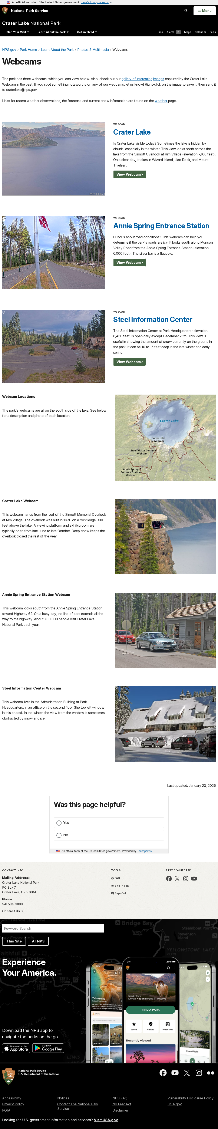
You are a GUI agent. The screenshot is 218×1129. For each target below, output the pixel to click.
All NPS (38, 941)
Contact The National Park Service (77, 1106)
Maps (187, 32)
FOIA (6, 1110)
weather (161, 101)
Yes (66, 822)
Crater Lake (132, 132)
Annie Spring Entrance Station (161, 225)
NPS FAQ (119, 1098)
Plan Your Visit (16, 32)
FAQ (117, 878)
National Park (31, 23)
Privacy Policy (13, 1104)
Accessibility (11, 1098)
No (65, 835)
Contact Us (11, 911)
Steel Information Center (152, 319)
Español (120, 893)
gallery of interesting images (143, 79)
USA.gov (175, 1104)
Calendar (200, 32)
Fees (212, 32)
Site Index (121, 885)
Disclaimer (120, 1110)
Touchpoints (144, 851)
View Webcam (128, 174)
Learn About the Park (51, 32)
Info (160, 32)
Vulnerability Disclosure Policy (191, 1098)
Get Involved (85, 32)
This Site (14, 941)
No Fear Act (121, 1104)
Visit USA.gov (106, 1120)
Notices (63, 1098)
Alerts (172, 32)
